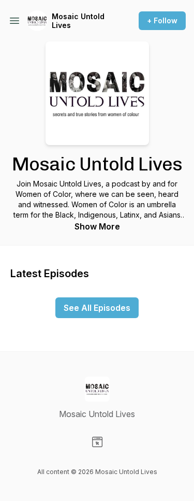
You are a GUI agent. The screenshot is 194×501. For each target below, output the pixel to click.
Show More (97, 226)
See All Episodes (97, 308)
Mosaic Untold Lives (78, 21)
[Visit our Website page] (97, 442)
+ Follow (162, 20)
